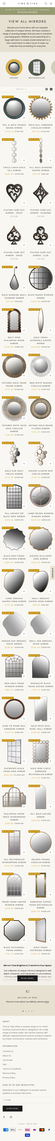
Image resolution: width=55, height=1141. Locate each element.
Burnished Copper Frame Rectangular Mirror (40, 905)
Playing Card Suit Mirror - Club (40, 254)
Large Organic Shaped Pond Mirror (14, 600)
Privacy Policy (9, 1077)
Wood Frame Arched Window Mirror (14, 903)
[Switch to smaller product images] (51, 89)
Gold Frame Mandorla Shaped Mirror (40, 340)
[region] (27, 998)
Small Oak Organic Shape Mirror (40, 642)
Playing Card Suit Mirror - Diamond (40, 211)
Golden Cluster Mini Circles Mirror (41, 472)
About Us (7, 1055)
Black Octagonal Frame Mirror (14, 949)
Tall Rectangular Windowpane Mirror (14, 861)
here (47, 1001)
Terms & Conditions (12, 1069)
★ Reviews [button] (52, 573)
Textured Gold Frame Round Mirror (14, 384)
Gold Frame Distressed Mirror (40, 949)
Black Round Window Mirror (41, 296)
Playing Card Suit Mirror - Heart (14, 211)
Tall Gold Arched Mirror (40, 815)
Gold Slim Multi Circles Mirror (14, 472)
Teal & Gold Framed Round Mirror (14, 126)
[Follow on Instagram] (11, 1117)
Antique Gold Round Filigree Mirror (41, 427)
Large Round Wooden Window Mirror (41, 515)
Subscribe (13, 1108)
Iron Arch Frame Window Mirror (14, 685)
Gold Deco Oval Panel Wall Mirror (41, 727)
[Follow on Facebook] (4, 1117)
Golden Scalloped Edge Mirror (41, 557)
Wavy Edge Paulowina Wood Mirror (14, 340)
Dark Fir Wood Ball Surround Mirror (14, 727)
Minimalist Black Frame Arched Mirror (40, 685)
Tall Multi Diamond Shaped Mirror (40, 169)
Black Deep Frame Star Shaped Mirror (14, 557)
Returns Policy (9, 1073)
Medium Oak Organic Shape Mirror (14, 642)
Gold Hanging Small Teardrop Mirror (14, 296)
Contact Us (8, 1051)
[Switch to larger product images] (46, 89)
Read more (27, 978)
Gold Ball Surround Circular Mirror (41, 126)
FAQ (4, 1064)
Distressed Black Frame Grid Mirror (14, 770)
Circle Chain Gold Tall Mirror (14, 169)
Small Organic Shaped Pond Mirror (41, 600)
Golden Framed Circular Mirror (40, 861)
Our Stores (8, 1060)
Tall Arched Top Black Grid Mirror (14, 515)
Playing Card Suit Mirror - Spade (14, 254)
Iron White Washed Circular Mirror (41, 384)
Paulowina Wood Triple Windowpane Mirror (14, 817)
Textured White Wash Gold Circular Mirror (14, 428)
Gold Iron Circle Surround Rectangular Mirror (41, 771)
